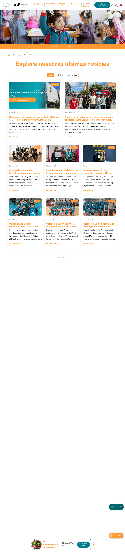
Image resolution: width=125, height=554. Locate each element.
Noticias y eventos (19, 55)
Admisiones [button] (50, 3)
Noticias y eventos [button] (86, 5)
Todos (50, 75)
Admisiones (118, 535)
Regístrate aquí (83, 544)
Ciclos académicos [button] (38, 4)
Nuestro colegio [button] (62, 4)
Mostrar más (62, 258)
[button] (116, 5)
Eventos (70, 46)
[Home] (15, 5)
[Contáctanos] (111, 5)
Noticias (54, 46)
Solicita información (102, 4)
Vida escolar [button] (74, 4)
